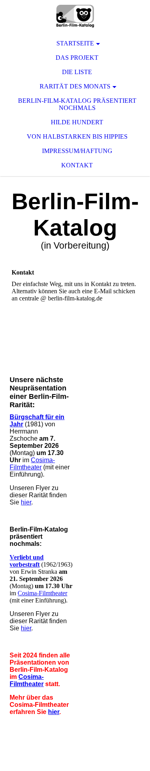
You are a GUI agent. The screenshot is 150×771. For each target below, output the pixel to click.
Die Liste (77, 72)
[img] (75, 16)
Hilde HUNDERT (77, 122)
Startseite (75, 43)
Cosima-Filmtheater (32, 464)
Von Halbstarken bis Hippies (77, 136)
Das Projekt (77, 57)
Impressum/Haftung (77, 150)
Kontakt (77, 165)
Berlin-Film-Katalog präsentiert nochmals (77, 104)
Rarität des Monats (75, 86)
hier (26, 502)
